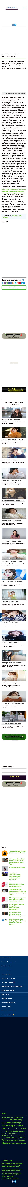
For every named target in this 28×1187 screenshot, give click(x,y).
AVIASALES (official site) (8, 1002)
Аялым (18, 1117)
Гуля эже (18, 1128)
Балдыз (8, 1120)
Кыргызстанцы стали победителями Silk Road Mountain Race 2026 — (16, 884)
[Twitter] (15, 283)
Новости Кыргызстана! (8, 962)
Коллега (18, 1134)
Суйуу (12, 1138)
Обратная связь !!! (7, 998)
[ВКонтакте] (11, 283)
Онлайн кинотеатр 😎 (8, 1015)
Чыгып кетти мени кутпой (12, 561)
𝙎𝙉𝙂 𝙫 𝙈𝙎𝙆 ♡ (12, 7)
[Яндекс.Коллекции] (18, 283)
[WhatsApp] (7, 283)
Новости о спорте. (7, 966)
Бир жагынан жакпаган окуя (13, 703)
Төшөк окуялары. (16, 54)
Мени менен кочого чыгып (12, 521)
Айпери (7, 1117)
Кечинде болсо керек (10, 622)
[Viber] (5, 283)
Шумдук (6, 1142)
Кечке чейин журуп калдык (12, 683)
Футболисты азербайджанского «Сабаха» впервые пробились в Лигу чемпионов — (15, 876)
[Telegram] (2, 283)
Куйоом (4, 1135)
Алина (11, 1117)
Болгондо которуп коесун (11, 642)
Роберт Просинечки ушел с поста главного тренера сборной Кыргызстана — (17, 899)
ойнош (23, 1143)
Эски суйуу (16, 1143)
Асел (15, 1117)
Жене (15, 1131)
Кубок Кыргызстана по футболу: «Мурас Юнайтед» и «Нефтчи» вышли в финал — (17, 921)
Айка (3, 1117)
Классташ (12, 1134)
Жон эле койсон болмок (11, 419)
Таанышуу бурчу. (6, 974)
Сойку (7, 1138)
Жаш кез (23, 1128)
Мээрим (19, 1135)
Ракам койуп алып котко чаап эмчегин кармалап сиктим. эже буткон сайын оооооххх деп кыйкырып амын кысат (14, 191)
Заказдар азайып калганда (12, 582)
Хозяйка (11, 1140)
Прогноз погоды (6, 1006)
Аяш (22, 1117)
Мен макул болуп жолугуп (12, 480)
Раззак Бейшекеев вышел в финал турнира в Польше (17, 852)
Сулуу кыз (17, 1138)
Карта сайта (5, 994)
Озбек (3, 1138)
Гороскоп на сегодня (8, 990)
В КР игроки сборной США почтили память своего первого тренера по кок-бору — (17, 861)
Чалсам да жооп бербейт (11, 723)
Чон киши (15, 1140)
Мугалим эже (14, 1135)
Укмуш (5, 1140)
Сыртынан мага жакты (10, 602)
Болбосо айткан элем (10, 460)
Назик (23, 1135)
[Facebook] (9, 283)
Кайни (3, 1134)
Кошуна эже (23, 1133)
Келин (7, 1134)
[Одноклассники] (13, 283)
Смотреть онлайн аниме (9, 1010)
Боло (7, 1128)
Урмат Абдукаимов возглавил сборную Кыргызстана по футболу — (17, 914)
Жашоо (9, 1131)
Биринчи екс (11, 1122)
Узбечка (22, 1138)
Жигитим (22, 1131)
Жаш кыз (4, 1131)
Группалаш (10, 1128)
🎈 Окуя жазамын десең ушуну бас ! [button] (14, 93)
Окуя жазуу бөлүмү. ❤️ (8, 982)
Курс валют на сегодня (8, 978)
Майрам (9, 1135)
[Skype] (22, 283)
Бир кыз (14, 1125)
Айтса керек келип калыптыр (13, 440)
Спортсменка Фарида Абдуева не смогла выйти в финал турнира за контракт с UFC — (17, 892)
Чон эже (22, 1140)
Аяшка (4, 1120)
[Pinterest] (20, 283)
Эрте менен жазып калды (12, 541)
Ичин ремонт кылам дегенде (13, 663)
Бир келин (15, 363)
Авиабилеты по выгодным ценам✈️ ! (12, 986)
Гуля (15, 1128)
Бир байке (14, 1120)
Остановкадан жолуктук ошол (13, 500)
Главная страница (6, 54)
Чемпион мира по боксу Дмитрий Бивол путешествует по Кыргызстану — (16, 907)
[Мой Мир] (24, 283)
